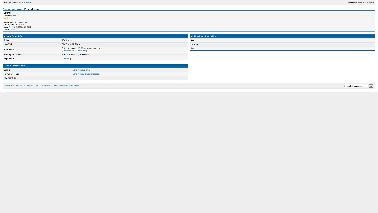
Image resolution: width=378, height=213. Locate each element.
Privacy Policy (74, 85)
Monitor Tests (9, 85)
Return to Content (33, 85)
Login (21, 2)
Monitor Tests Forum (12, 9)
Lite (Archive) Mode (48, 85)
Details (67, 59)
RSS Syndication (62, 85)
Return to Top (20, 85)
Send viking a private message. (86, 74)
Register (29, 2)
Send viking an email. (82, 70)
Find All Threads (68, 51)
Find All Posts (81, 51)
